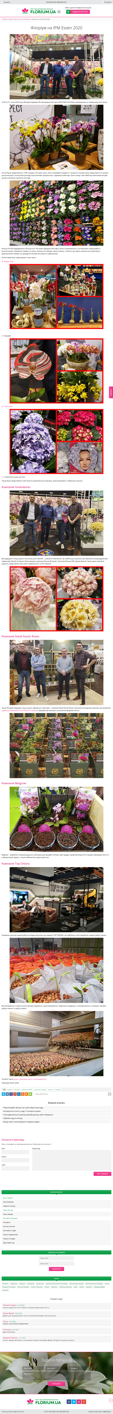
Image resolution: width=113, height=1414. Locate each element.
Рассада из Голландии (8, 1287)
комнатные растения (65, 1287)
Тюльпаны (54, 1287)
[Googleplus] (84, 1401)
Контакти (7, 2)
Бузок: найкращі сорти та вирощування (30, 1079)
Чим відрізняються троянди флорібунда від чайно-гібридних (28, 1115)
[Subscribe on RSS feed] (26, 1094)
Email (4, 1157)
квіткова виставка (27, 1089)
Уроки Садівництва (10, 1235)
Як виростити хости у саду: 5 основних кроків (21, 1111)
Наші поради (8, 1214)
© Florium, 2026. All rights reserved (13, 1412)
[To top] (109, 1094)
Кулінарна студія (9, 1230)
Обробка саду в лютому (13, 1118)
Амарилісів (8, 261)
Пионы (107, 1283)
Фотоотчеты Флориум (22, 19)
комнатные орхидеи (40, 1089)
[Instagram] (79, 1401)
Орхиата (50, 1089)
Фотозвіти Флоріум (10, 1218)
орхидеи (57, 1089)
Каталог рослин (9, 1226)
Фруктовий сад (8, 1243)
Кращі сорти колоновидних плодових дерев (21, 1122)
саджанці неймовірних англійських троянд (19, 710)
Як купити (108, 2)
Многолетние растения (76, 1283)
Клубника (22, 1283)
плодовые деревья (99, 1287)
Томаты (47, 1287)
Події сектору (8, 1210)
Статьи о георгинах (36, 1287)
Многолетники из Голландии (94, 1283)
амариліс (9, 1089)
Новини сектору (9, 1206)
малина (81, 1287)
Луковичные (40, 1283)
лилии (75, 1287)
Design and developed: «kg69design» (99, 1412)
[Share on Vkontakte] (7, 1094)
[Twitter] (74, 1401)
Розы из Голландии (23, 1287)
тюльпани (5, 1290)
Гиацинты (5, 1283)
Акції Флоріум (8, 1202)
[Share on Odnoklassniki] (22, 1094)
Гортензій (8, 406)
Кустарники (30, 1283)
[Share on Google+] (15, 1094)
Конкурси (6, 1222)
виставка (17, 1089)
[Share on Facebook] (3, 1094)
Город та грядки (9, 1239)
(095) (51, 2)
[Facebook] (69, 1401)
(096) (61, 2)
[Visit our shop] (30, 1094)
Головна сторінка (8, 19)
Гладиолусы (13, 1283)
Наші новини (8, 1198)
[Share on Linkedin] (19, 1094)
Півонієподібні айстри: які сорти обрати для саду (23, 1107)
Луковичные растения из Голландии (57, 1283)
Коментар (36, 1148)
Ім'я (4, 1148)
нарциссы (89, 1287)
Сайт (3, 1165)
